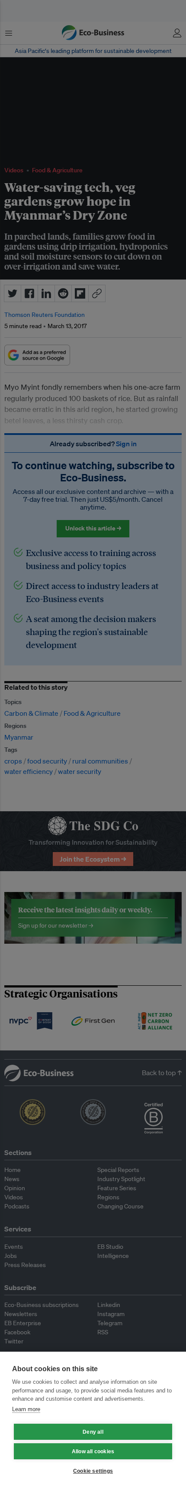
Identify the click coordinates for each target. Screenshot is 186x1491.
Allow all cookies (93, 1451)
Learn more (26, 1409)
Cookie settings (93, 1471)
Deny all (93, 1432)
